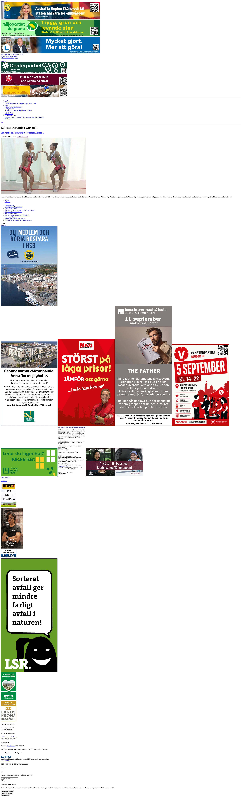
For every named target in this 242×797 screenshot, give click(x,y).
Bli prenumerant (27, 117)
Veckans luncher (9, 205)
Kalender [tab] (7, 202)
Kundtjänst (35, 117)
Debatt (7, 107)
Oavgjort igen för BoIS (11, 213)
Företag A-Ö (8, 110)
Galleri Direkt (9, 114)
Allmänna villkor (10, 117)
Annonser (4, 1)
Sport (34, 103)
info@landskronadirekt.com (9, 737)
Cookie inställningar (22, 764)
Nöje (26, 103)
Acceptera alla (5, 795)
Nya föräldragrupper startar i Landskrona (17, 215)
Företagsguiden (5, 477)
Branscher (15, 110)
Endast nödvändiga (7, 793)
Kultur (16, 103)
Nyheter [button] (7, 102)
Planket (11, 107)
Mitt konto (8, 119)
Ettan (6, 100)
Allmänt (7, 103)
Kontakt (41, 117)
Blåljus (12, 103)
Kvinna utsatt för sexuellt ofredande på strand (18, 220)
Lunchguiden (8, 112)
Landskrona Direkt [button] (10, 115)
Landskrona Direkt (22, 137)
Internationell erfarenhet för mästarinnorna (22, 133)
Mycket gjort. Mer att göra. (15, 218)
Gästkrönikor (18, 107)
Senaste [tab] (7, 200)
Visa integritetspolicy (7, 791)
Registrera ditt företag (25, 110)
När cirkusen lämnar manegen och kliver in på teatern (20, 210)
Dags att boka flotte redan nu (13, 212)
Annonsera (18, 117)
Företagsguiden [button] (9, 109)
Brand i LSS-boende (11, 208)
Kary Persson (11, 746)
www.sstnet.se (5, 761)
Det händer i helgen (10, 217)
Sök (3, 780)
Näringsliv (22, 103)
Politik (30, 103)
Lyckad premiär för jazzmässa (13, 207)
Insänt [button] (6, 105)
